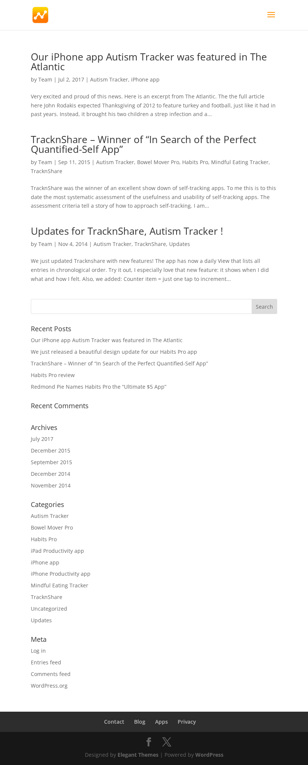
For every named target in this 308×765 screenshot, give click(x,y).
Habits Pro (195, 162)
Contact (114, 721)
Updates (179, 243)
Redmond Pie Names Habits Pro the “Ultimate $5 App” (98, 386)
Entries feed (46, 662)
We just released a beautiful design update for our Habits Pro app (114, 351)
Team (45, 79)
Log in (38, 650)
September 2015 (51, 462)
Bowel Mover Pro (158, 162)
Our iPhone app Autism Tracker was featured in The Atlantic (149, 61)
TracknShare (46, 171)
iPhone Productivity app (61, 573)
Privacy (187, 721)
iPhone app (145, 79)
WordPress (209, 754)
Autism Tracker (109, 79)
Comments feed (51, 673)
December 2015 (50, 450)
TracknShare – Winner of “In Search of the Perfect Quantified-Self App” (143, 144)
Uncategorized (49, 608)
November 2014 (51, 485)
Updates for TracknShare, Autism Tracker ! (127, 231)
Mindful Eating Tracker (240, 162)
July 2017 (42, 438)
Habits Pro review (53, 375)
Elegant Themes (138, 754)
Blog (139, 721)
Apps (161, 721)
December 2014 (50, 473)
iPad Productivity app (57, 550)
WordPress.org (49, 685)
